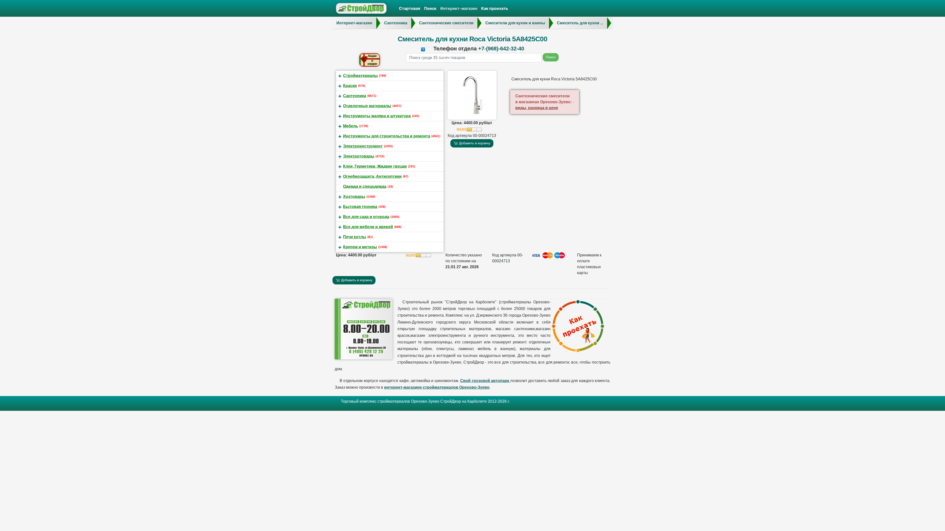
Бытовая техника (360, 207)
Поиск (430, 8)
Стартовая (409, 8)
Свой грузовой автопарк (485, 381)
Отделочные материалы (367, 106)
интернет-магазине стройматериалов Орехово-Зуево (436, 387)
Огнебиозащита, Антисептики (372, 176)
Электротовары (358, 156)
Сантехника (354, 96)
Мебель (350, 126)
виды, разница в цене (536, 108)
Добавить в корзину (474, 143)
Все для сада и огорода (366, 217)
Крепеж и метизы (360, 247)
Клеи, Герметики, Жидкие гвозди (375, 166)
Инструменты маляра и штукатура (377, 116)
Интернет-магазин (458, 8)
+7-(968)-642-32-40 (501, 48)
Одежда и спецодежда (364, 186)
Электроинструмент (363, 146)
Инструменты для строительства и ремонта (386, 136)
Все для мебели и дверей (368, 227)
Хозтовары (354, 196)
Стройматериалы (360, 76)
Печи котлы (354, 237)
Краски (350, 86)
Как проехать (494, 8)
